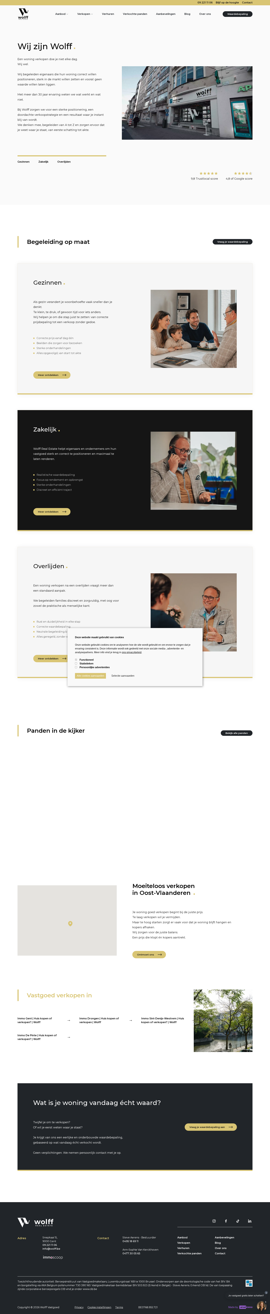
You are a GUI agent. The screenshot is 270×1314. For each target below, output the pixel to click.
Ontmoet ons (145, 954)
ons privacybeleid (131, 652)
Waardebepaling (237, 13)
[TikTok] (238, 1221)
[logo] (23, 14)
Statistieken (86, 663)
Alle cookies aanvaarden (90, 675)
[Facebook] (226, 1221)
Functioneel (87, 659)
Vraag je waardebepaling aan (207, 1127)
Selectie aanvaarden (122, 675)
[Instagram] (214, 1221)
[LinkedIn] (249, 1221)
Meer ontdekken (48, 375)
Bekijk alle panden (236, 733)
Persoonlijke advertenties (95, 667)
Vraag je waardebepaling (232, 241)
